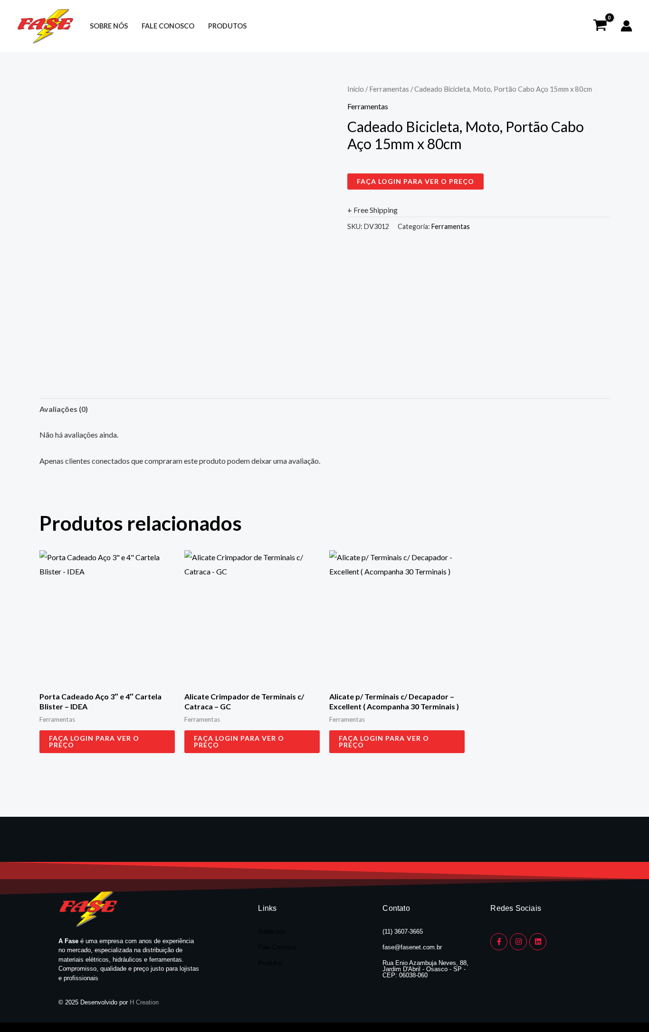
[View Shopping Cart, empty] (600, 26)
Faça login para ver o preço (415, 181)
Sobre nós (109, 26)
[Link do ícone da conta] (626, 26)
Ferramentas (389, 89)
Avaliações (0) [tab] (63, 408)
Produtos (227, 26)
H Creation (144, 1002)
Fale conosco (168, 26)
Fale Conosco (277, 947)
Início (355, 89)
